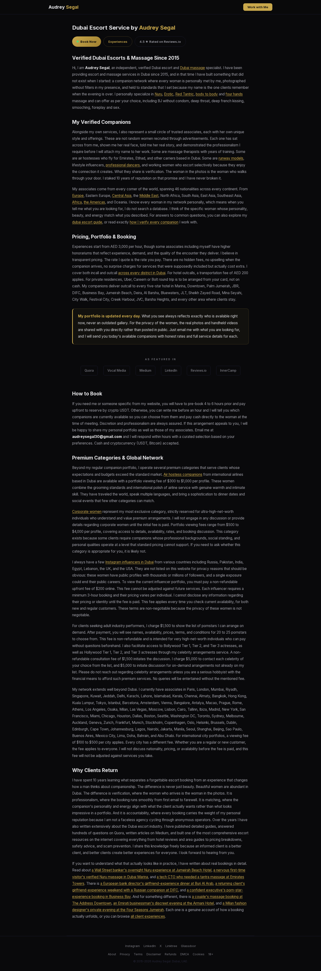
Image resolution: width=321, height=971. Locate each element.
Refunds (170, 954)
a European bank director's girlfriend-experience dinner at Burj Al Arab (156, 883)
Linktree (171, 946)
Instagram (132, 946)
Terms (138, 954)
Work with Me (257, 7)
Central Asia (121, 195)
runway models (231, 158)
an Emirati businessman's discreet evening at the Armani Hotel (163, 903)
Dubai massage (192, 68)
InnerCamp (228, 370)
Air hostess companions (183, 474)
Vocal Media (116, 370)
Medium (145, 370)
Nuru (158, 94)
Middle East (148, 195)
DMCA (184, 954)
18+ (210, 954)
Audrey (63, 7)
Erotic (168, 94)
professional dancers (123, 165)
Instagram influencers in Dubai (129, 562)
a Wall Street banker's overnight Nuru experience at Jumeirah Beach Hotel (151, 870)
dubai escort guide (87, 222)
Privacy (125, 954)
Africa (77, 202)
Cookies (198, 954)
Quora (89, 370)
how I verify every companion (154, 222)
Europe (78, 195)
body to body (207, 94)
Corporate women (87, 511)
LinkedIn (171, 370)
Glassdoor (188, 946)
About (112, 954)
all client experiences (148, 916)
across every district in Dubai (141, 273)
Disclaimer (153, 954)
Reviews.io (199, 370)
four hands (234, 94)
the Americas (94, 202)
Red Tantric (184, 94)
